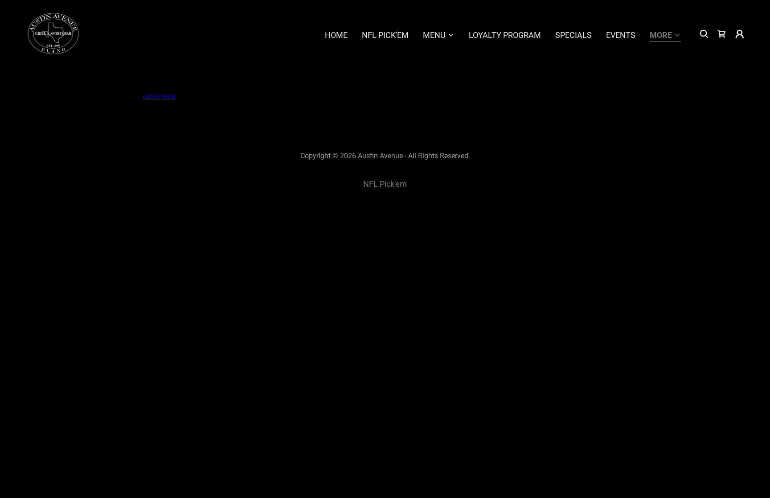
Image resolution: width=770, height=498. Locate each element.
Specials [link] (573, 35)
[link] (52, 33)
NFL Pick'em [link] (385, 35)
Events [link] (620, 35)
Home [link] (336, 35)
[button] (439, 35)
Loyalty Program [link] (505, 35)
